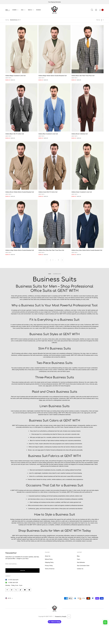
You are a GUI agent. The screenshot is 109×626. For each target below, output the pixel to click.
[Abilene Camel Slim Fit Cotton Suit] (54, 166)
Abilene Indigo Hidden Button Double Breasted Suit (19, 250)
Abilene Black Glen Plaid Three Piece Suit (83, 75)
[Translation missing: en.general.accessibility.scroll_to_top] (69, 616)
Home (49, 273)
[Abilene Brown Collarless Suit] (88, 107)
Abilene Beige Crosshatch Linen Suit (15, 75)
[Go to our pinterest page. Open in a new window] (29, 589)
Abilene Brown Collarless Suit (80, 134)
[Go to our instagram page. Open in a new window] (11, 589)
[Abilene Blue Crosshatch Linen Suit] (54, 107)
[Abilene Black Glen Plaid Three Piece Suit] (88, 49)
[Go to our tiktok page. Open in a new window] (20, 589)
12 (58, 259)
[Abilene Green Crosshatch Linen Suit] (88, 166)
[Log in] (96, 10)
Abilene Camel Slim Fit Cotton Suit (47, 192)
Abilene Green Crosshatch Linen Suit (82, 192)
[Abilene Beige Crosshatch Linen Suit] (21, 49)
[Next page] (62, 260)
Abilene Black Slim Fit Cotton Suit (14, 134)
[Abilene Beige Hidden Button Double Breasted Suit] (54, 49)
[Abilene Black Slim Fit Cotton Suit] (21, 107)
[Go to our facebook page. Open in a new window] (7, 589)
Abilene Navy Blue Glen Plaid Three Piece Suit (51, 250)
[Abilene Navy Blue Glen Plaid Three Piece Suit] (54, 224)
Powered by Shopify (60, 616)
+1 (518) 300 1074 (13, 582)
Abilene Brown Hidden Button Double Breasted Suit (19, 192)
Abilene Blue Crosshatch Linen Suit (48, 134)
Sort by (7, 19)
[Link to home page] (54, 608)
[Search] (92, 10)
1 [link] (50, 259)
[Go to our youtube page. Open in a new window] (25, 589)
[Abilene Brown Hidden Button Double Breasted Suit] (21, 166)
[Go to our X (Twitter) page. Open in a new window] (16, 589)
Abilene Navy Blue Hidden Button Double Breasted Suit (87, 250)
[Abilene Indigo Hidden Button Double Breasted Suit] (21, 224)
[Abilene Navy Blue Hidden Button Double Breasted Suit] (88, 224)
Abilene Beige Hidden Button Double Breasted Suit (52, 75)
